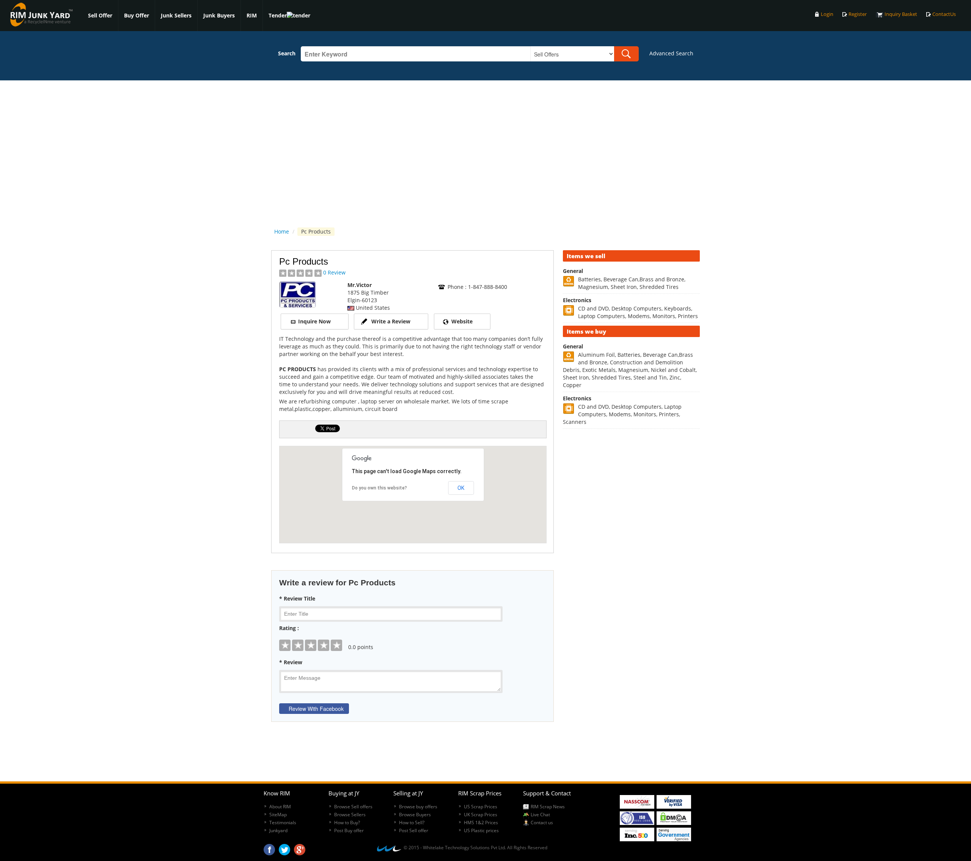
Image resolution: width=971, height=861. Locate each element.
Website (462, 321)
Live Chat (540, 814)
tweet (284, 848)
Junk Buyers (219, 15)
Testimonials (282, 822)
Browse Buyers (415, 814)
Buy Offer (136, 15)
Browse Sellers (350, 814)
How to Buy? (347, 822)
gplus (299, 848)
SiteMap (278, 814)
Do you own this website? (379, 488)
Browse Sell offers (353, 806)
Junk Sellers (176, 15)
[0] (412, 639)
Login (827, 14)
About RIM (280, 806)
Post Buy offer (349, 830)
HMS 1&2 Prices (481, 822)
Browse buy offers (418, 806)
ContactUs (944, 14)
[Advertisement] (631, 548)
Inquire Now (314, 321)
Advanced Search (671, 53)
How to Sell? (411, 822)
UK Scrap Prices (480, 814)
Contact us (542, 822)
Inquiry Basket (901, 14)
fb (269, 848)
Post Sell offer (413, 830)
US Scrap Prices (480, 806)
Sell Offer (100, 15)
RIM (252, 15)
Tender (278, 15)
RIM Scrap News (548, 806)
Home (281, 231)
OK (460, 488)
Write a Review (390, 321)
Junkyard (278, 830)
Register (857, 14)
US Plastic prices (481, 830)
